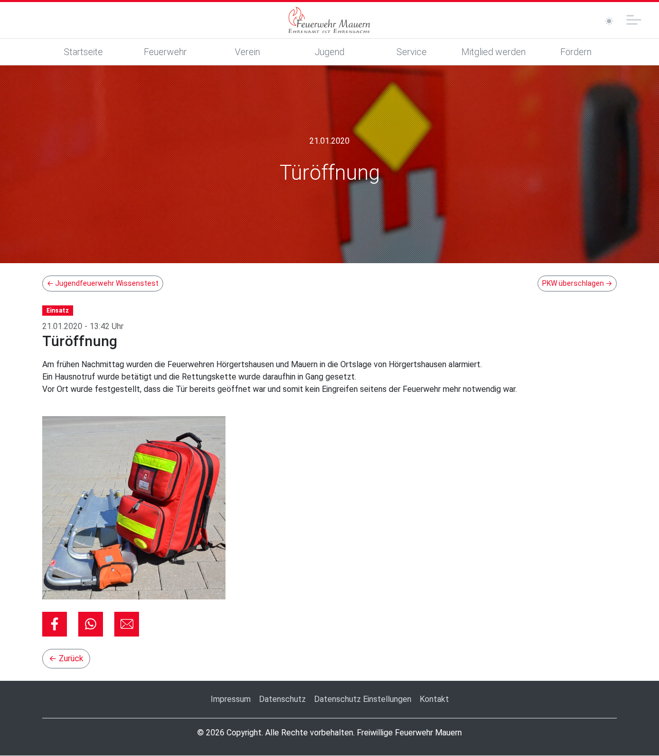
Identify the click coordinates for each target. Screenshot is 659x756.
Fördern (576, 51)
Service (411, 51)
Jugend (329, 51)
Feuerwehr (165, 51)
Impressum (231, 699)
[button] (54, 624)
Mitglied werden (493, 51)
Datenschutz (282, 699)
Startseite (83, 51)
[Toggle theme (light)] (609, 21)
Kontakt (434, 699)
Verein (247, 51)
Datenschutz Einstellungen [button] (362, 699)
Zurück (66, 658)
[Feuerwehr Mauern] (329, 20)
